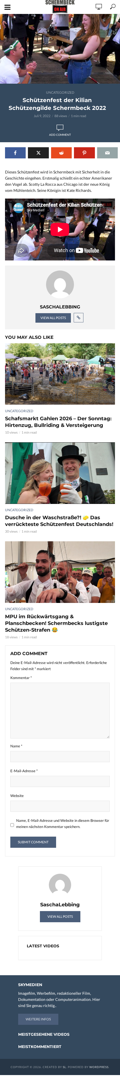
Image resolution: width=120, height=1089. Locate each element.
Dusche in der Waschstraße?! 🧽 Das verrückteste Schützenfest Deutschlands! (59, 521)
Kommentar (21, 677)
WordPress (99, 1067)
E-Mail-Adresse (24, 771)
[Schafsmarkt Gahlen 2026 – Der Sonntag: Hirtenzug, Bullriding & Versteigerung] (60, 374)
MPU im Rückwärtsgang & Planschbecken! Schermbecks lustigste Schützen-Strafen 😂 (56, 623)
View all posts (53, 318)
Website (17, 795)
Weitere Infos (38, 1019)
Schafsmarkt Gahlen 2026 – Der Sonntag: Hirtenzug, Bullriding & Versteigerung (58, 422)
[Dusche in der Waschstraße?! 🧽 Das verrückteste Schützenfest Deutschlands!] (60, 473)
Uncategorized (60, 92)
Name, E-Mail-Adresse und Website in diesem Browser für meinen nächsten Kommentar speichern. (62, 823)
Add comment (60, 134)
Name (16, 746)
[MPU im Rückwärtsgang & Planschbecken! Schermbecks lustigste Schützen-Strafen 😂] (60, 572)
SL (64, 1067)
